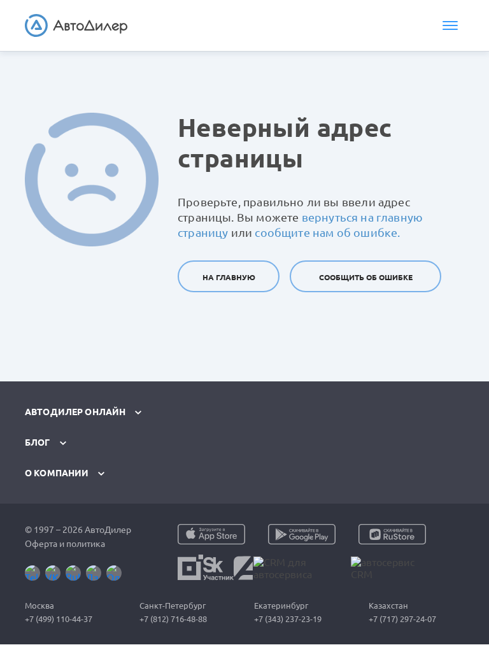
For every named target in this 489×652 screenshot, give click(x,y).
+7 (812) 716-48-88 (173, 618)
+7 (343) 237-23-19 (288, 618)
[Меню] (450, 25)
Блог (37, 442)
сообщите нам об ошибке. (327, 232)
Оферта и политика (65, 544)
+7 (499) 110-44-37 (58, 618)
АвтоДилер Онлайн (75, 412)
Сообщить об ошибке (366, 277)
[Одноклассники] (114, 573)
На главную (228, 277)
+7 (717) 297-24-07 (402, 618)
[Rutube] (73, 573)
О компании (57, 473)
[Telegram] (32, 573)
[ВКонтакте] (52, 573)
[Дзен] (93, 573)
